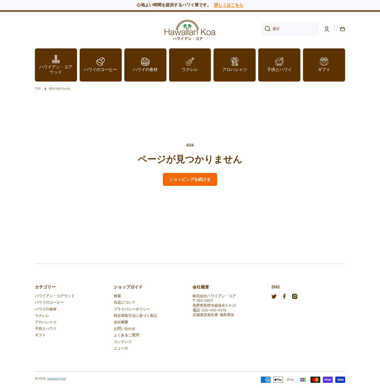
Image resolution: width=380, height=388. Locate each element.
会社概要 (121, 322)
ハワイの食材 (46, 309)
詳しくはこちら (228, 4)
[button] (342, 29)
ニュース (121, 348)
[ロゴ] (190, 29)
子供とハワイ (46, 328)
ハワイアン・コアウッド (55, 296)
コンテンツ (123, 342)
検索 (117, 296)
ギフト (40, 335)
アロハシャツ (46, 322)
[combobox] (290, 29)
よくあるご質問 (126, 335)
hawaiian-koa (56, 378)
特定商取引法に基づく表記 (135, 315)
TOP (38, 88)
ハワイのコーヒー (49, 302)
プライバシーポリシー (132, 309)
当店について (124, 302)
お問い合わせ (124, 328)
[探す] (265, 29)
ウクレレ (42, 315)
